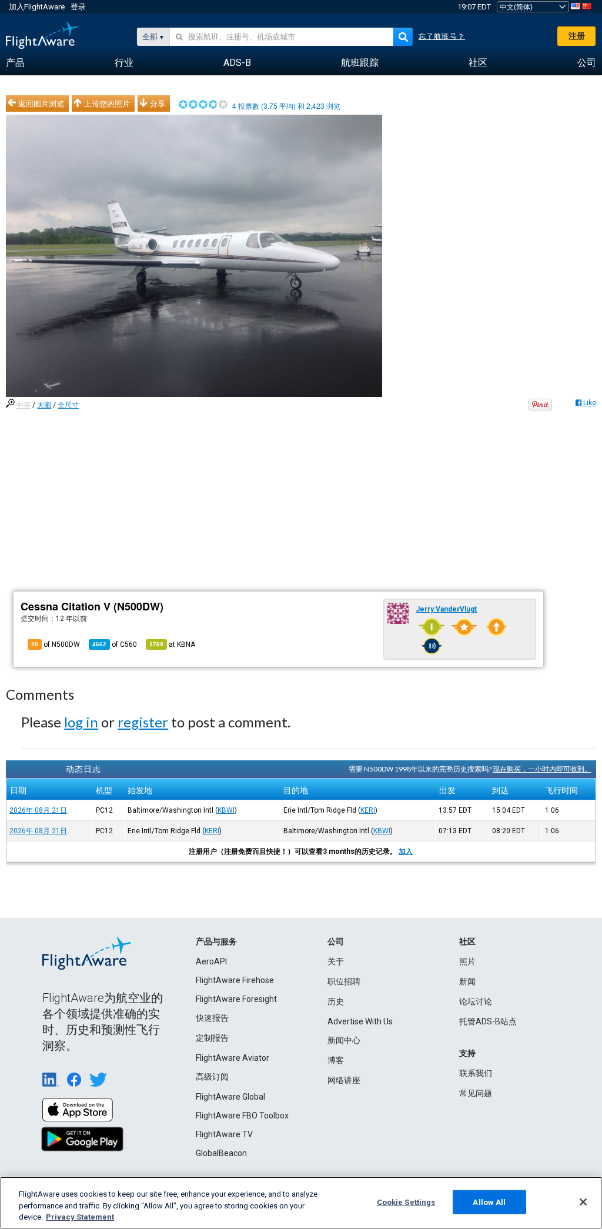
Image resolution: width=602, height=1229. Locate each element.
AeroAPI (211, 961)
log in (81, 721)
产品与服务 (216, 941)
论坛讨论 (475, 1001)
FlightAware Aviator (232, 1058)
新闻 (467, 981)
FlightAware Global (230, 1096)
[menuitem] (15, 63)
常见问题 (475, 1093)
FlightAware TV (224, 1134)
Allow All (489, 1201)
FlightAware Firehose (235, 980)
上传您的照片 (107, 103)
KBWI (226, 810)
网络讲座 (343, 1080)
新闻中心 (343, 1040)
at (172, 644)
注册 (576, 36)
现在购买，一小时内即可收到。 (542, 768)
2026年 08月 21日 (38, 810)
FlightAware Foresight (236, 999)
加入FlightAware (37, 6)
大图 (44, 405)
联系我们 (475, 1073)
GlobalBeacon (221, 1153)
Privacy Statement (80, 1217)
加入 (406, 851)
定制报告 (212, 1038)
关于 (335, 961)
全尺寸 (68, 405)
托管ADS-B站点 (488, 1021)
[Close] (583, 1202)
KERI (367, 810)
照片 (467, 961)
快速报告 (212, 1018)
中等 (23, 405)
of (114, 644)
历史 (335, 1001)
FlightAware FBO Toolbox (242, 1115)
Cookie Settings (406, 1201)
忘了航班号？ (442, 36)
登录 (78, 6)
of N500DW (55, 644)
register (143, 721)
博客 (335, 1060)
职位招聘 (343, 981)
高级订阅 (212, 1076)
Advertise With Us (360, 1021)
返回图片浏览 (41, 103)
